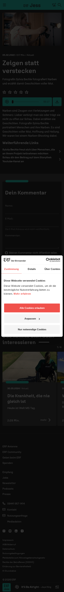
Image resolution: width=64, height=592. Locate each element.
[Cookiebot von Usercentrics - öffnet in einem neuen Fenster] (46, 260)
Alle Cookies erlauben (32, 307)
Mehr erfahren (22, 293)
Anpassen (30, 318)
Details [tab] (32, 269)
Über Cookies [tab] (52, 269)
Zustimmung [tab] (11, 269)
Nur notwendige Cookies (32, 329)
